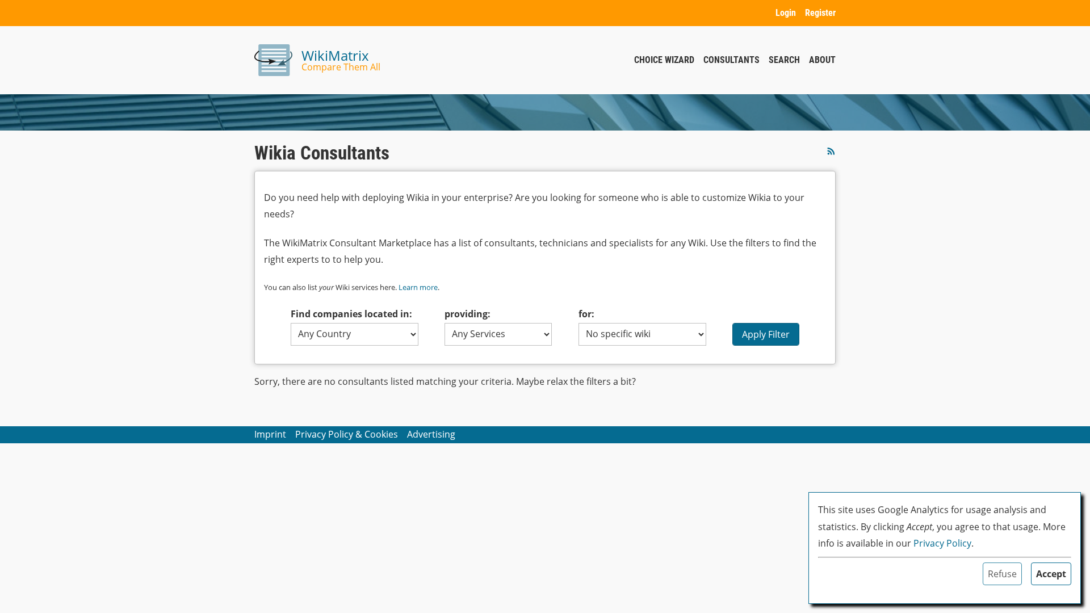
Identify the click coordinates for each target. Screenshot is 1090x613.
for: (586, 314)
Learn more (418, 287)
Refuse (1002, 574)
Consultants (731, 59)
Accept (1051, 574)
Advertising (431, 434)
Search (784, 59)
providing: (468, 314)
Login (785, 12)
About (822, 59)
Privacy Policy (942, 543)
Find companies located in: (351, 314)
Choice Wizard (664, 59)
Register (820, 12)
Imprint (270, 434)
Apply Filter (766, 334)
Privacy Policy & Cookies (346, 434)
